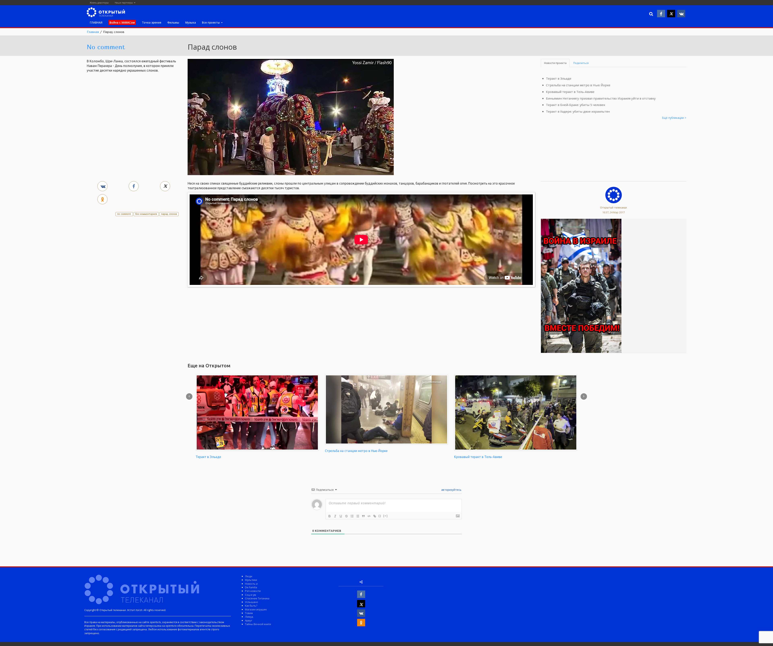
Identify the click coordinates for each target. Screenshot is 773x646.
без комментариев (146, 213)
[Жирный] (329, 516)
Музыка (190, 22)
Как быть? (251, 605)
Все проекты (211, 22)
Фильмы (173, 22)
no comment (124, 213)
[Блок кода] (369, 516)
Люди (248, 576)
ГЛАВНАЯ (96, 22)
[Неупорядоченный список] (358, 516)
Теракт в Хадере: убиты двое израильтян (578, 111)
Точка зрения (151, 22)
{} (379, 515)
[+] (385, 515)
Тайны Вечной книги (258, 624)
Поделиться (581, 63)
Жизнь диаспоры (99, 2)
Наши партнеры (124, 2)
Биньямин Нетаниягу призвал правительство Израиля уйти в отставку (601, 98)
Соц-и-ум (250, 595)
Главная (93, 32)
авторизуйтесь (451, 489)
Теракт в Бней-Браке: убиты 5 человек (575, 105)
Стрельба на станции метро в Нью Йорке (578, 85)
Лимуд (249, 616)
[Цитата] (363, 516)
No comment (106, 47)
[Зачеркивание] (346, 516)
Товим (249, 613)
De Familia (251, 587)
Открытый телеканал (613, 207)
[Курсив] (335, 516)
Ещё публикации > (674, 118)
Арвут (248, 620)
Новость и (251, 583)
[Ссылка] (374, 516)
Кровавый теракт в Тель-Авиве (570, 92)
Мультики (251, 580)
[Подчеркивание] (341, 516)
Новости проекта (555, 63)
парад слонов (169, 213)
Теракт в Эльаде (558, 78)
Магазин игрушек (256, 609)
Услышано (251, 602)
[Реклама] (581, 285)
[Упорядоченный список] (352, 516)
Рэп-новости (253, 591)
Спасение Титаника (257, 598)
